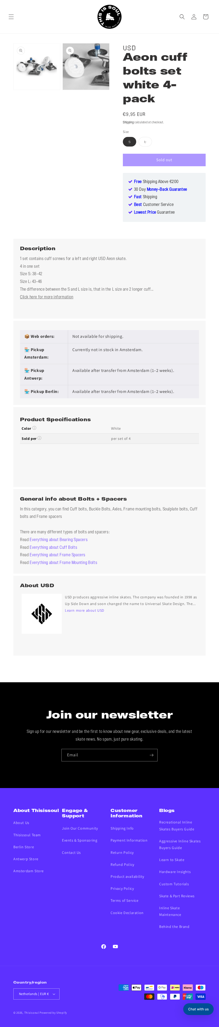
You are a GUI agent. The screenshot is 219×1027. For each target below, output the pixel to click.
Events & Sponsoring (79, 840)
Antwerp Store (25, 858)
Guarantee (154, 212)
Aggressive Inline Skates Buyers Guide (180, 844)
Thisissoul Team (27, 835)
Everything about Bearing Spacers (59, 540)
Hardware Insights (175, 871)
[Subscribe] (151, 755)
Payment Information (129, 840)
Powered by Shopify (53, 1012)
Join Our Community (80, 828)
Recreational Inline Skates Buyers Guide (176, 825)
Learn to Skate (171, 859)
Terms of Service (125, 900)
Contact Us (71, 852)
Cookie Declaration (127, 912)
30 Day (160, 190)
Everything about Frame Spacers (57, 555)
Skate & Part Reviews (177, 896)
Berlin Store (23, 847)
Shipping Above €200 (156, 182)
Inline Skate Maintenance (170, 911)
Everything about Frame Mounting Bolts (63, 563)
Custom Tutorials (174, 884)
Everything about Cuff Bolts (53, 548)
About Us (21, 822)
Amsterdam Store (28, 870)
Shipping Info (122, 828)
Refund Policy (122, 864)
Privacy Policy (122, 888)
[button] (11, 17)
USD (129, 47)
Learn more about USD (84, 610)
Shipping (128, 122)
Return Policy (122, 852)
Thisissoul (31, 1012)
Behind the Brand (174, 926)
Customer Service (154, 205)
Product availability (127, 876)
